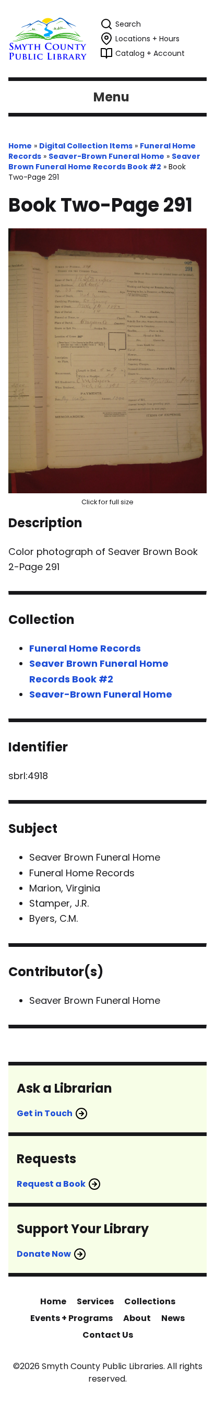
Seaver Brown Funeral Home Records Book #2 (104, 161)
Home (20, 146)
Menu (111, 97)
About (137, 1318)
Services (95, 1301)
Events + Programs (71, 1318)
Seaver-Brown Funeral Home (106, 156)
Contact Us (107, 1335)
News (173, 1318)
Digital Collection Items (86, 146)
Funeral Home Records (85, 648)
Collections (149, 1301)
